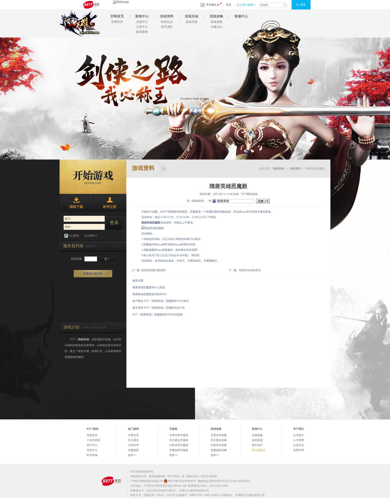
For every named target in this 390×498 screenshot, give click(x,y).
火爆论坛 (216, 26)
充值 (228, 4)
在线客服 (257, 435)
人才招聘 (298, 440)
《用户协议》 (173, 476)
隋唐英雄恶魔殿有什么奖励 (148, 287)
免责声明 (298, 450)
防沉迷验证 (258, 450)
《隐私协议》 (192, 476)
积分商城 (92, 455)
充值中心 (92, 450)
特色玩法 (167, 21)
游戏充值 (191, 16)
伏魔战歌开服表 (178, 450)
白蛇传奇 (133, 445)
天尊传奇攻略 (219, 435)
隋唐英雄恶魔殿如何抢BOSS (149, 294)
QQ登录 (74, 235)
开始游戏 (93, 177)
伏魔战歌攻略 (219, 450)
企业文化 (298, 445)
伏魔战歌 (133, 450)
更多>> (132, 455)
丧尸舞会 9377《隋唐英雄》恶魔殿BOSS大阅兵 (160, 301)
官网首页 (117, 16)
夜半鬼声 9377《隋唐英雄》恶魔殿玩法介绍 (158, 307)
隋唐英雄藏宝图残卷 (153, 270)
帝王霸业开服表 (178, 440)
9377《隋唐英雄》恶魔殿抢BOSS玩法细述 (157, 314)
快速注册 (109, 203)
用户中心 (92, 445)
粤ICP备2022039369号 (182, 481)
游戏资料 (167, 16)
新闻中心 (142, 16)
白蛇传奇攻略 (219, 445)
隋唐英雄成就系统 (250, 270)
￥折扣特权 (93, 440)
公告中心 (142, 26)
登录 (303, 4)
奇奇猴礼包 (213, 4)
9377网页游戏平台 (91, 4)
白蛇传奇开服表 (178, 445)
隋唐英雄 (80, 23)
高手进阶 (167, 26)
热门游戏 (247, 4)
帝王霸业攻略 (219, 440)
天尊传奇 (133, 435)
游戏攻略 (216, 16)
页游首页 (92, 435)
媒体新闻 (142, 31)
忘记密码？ (91, 235)
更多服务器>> (93, 273)
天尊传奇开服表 (178, 435)
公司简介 (298, 435)
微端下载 (76, 203)
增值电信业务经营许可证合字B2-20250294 (224, 481)
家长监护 (257, 445)
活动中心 (142, 21)
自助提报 (257, 440)
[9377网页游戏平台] (111, 481)
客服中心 (241, 16)
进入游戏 (107, 258)
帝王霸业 (133, 440)
